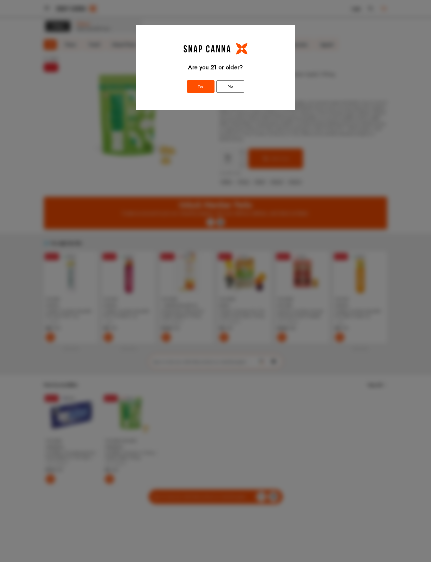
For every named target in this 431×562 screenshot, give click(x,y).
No (230, 86)
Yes (201, 86)
